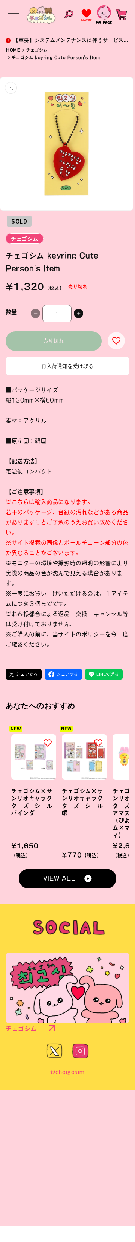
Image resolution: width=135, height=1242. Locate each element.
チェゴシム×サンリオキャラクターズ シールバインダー (31, 802)
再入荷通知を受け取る (67, 366)
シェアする (27, 674)
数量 (11, 312)
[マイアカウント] (104, 14)
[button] (14, 14)
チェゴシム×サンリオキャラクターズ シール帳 (82, 802)
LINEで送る (107, 674)
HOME (13, 50)
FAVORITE (86, 20)
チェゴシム (37, 50)
